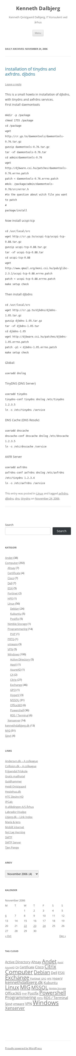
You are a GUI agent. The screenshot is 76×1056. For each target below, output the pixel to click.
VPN (10, 649)
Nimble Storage (17, 624)
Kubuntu (15, 614)
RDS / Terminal (19, 715)
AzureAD (15, 669)
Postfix (14, 619)
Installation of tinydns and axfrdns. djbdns (30, 71)
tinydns (25, 498)
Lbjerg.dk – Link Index (19, 817)
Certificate (14, 573)
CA (12, 675)
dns (17, 498)
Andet (9, 558)
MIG (7, 730)
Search (9, 525)
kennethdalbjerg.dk (17, 725)
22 (25, 926)
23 (34, 926)
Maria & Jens (12, 822)
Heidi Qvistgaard (15, 786)
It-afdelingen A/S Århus (19, 807)
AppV (13, 664)
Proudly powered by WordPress (23, 1048)
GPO (13, 690)
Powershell (17, 710)
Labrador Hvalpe (15, 812)
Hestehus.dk (13, 791)
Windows (13, 654)
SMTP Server (13, 842)
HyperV (15, 695)
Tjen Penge (12, 847)
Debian (14, 608)
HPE (10, 598)
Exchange (16, 685)
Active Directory (20, 659)
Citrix (13, 680)
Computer (11, 563)
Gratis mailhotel (15, 776)
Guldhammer (13, 781)
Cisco (11, 578)
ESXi (10, 588)
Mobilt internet (14, 827)
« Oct (8, 936)
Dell (10, 583)
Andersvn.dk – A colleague (21, 761)
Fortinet (13, 593)
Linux (39, 493)
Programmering (17, 629)
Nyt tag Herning (15, 832)
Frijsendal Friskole (16, 771)
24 (44, 926)
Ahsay (11, 568)
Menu (38, 33)
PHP (13, 634)
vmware (13, 644)
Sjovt (8, 736)
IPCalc (9, 802)
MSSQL (14, 700)
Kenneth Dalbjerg (38, 8)
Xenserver (14, 720)
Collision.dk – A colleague (20, 766)
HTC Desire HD (14, 797)
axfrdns (63, 493)
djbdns (9, 498)
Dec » (62, 936)
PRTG (11, 639)
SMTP (8, 837)
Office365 (16, 705)
